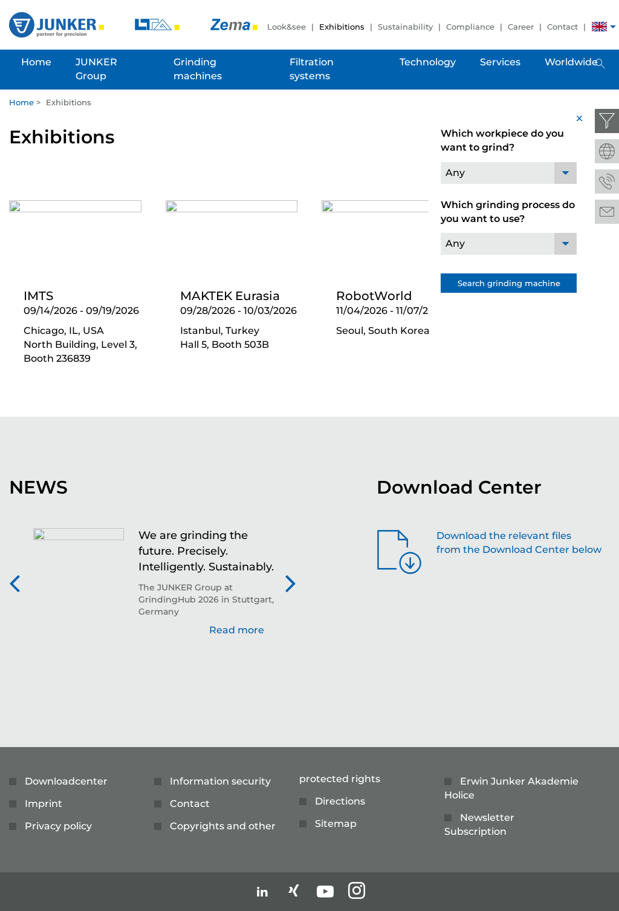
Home (21, 102)
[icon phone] (607, 181)
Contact (562, 26)
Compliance (470, 26)
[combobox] (509, 173)
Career (521, 26)
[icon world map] (607, 151)
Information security (220, 781)
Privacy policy (58, 826)
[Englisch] (599, 28)
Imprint (43, 803)
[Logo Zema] (234, 24)
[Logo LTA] (158, 24)
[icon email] (607, 212)
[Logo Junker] (57, 24)
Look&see (286, 26)
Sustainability (405, 26)
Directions (340, 801)
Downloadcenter (66, 781)
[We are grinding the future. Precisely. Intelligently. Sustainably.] (78, 588)
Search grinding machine (509, 283)
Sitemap (336, 823)
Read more (236, 630)
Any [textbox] (455, 172)
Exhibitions (342, 26)
